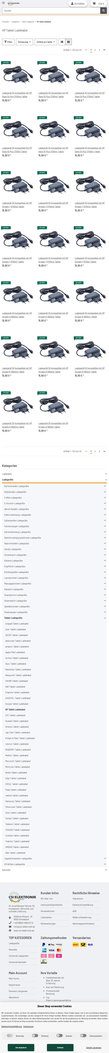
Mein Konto (14, 978)
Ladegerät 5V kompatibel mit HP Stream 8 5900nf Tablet (90, 370)
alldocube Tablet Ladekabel (18, 640)
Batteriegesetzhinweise (83, 923)
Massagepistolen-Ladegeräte (17, 583)
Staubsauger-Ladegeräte (15, 612)
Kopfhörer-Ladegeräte (14, 566)
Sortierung (23, 41)
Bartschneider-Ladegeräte (16, 486)
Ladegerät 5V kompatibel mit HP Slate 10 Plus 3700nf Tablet (90, 94)
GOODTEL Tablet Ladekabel (18, 698)
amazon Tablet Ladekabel (17, 646)
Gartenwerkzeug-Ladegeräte (17, 531)
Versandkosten (47, 911)
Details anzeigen (93, 1047)
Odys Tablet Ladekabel (15, 778)
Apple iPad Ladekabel (15, 652)
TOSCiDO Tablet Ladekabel (17, 829)
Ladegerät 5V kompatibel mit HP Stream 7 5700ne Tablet (90, 204)
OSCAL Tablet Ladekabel (16, 783)
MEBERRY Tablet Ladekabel (18, 749)
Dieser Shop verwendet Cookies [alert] (54, 1006)
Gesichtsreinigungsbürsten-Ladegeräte (22, 537)
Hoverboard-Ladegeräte (15, 554)
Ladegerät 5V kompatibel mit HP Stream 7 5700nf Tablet (17, 260)
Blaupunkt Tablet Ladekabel (18, 675)
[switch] (10, 1035)
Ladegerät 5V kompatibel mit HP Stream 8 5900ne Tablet (53, 370)
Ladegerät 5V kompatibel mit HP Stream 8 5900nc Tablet (90, 315)
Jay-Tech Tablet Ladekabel (17, 732)
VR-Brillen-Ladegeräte (14, 864)
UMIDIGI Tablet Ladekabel (17, 846)
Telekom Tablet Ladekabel (17, 824)
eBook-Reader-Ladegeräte (16, 509)
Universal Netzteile (17, 962)
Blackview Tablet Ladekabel (18, 669)
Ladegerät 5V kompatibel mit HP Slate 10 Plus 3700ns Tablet (90, 149)
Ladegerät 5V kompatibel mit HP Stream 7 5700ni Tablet (90, 260)
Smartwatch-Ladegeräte (15, 600)
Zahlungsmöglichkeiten (51, 904)
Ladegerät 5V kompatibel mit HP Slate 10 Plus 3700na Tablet (17, 94)
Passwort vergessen (18, 991)
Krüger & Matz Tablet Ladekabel (20, 738)
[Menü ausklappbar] (3, 1)
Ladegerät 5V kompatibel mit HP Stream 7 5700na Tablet (17, 204)
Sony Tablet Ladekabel (15, 812)
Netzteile (6, 869)
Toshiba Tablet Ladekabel (17, 835)
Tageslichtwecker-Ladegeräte (18, 858)
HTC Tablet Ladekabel (15, 715)
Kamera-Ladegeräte (13, 560)
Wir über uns (47, 898)
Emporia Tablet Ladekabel (17, 692)
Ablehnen (60, 1047)
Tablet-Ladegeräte (13, 617)
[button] (77, 3)
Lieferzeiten (46, 917)
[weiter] (104, 49)
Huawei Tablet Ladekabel (16, 720)
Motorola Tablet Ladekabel (17, 766)
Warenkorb (14, 997)
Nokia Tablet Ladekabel (16, 772)
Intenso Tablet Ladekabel (17, 726)
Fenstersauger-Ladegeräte (16, 526)
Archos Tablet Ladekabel (16, 657)
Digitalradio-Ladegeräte (15, 491)
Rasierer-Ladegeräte (13, 589)
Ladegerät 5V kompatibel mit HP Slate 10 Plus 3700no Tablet (53, 149)
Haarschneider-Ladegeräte (16, 543)
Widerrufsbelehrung (82, 917)
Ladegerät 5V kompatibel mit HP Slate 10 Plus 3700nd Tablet (53, 94)
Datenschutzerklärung (83, 904)
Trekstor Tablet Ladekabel (17, 841)
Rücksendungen (48, 923)
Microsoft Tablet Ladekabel (18, 761)
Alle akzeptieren (20, 1047)
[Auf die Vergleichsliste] (30, 63)
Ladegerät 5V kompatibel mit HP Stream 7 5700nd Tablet (53, 204)
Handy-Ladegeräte (12, 549)
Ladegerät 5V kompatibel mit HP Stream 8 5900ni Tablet (53, 425)
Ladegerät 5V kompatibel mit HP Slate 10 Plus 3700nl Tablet (17, 149)
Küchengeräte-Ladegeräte (16, 572)
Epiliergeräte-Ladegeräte (15, 520)
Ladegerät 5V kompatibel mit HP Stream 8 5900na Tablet (17, 315)
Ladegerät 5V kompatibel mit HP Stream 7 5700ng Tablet (53, 260)
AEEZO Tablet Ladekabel (16, 635)
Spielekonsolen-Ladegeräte (17, 606)
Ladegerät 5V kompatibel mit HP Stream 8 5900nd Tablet (17, 370)
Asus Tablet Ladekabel (15, 663)
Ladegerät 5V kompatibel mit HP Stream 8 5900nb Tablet (53, 315)
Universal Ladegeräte (18, 955)
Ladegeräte (7, 479)
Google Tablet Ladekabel (16, 703)
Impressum (78, 898)
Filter (9, 41)
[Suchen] (103, 10)
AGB (74, 911)
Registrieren (14, 984)
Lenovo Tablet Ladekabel (17, 743)
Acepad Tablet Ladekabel (16, 623)
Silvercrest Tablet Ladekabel (18, 806)
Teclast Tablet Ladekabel (16, 818)
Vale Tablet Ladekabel (15, 852)
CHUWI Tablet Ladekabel (16, 680)
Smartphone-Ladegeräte (15, 594)
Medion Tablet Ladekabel (16, 755)
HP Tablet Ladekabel (15, 709)
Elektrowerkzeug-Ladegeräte (17, 514)
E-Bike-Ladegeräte (13, 497)
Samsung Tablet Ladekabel (17, 801)
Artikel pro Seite (44, 41)
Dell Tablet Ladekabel (15, 686)
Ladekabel (7, 473)
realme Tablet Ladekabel (16, 795)
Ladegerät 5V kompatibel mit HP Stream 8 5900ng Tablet (17, 425)
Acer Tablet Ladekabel (15, 629)
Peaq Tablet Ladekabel (15, 789)
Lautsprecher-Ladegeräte (16, 577)
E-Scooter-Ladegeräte (14, 503)
